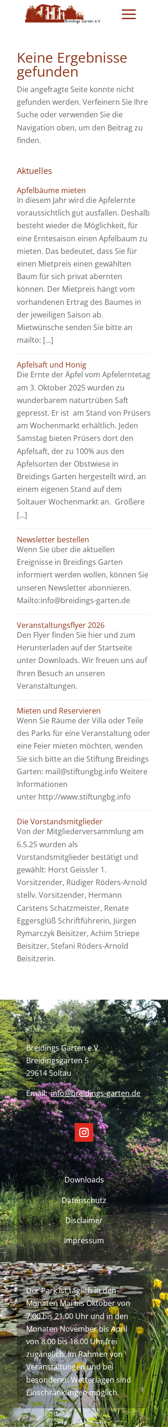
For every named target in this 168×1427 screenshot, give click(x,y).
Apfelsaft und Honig (51, 365)
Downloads (84, 1180)
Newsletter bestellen (53, 539)
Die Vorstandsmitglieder (60, 821)
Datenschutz (84, 1200)
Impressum (84, 1240)
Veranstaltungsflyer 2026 (61, 625)
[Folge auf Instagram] (84, 1132)
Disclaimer (84, 1220)
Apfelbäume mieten (51, 190)
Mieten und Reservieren (59, 711)
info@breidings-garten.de (95, 1093)
